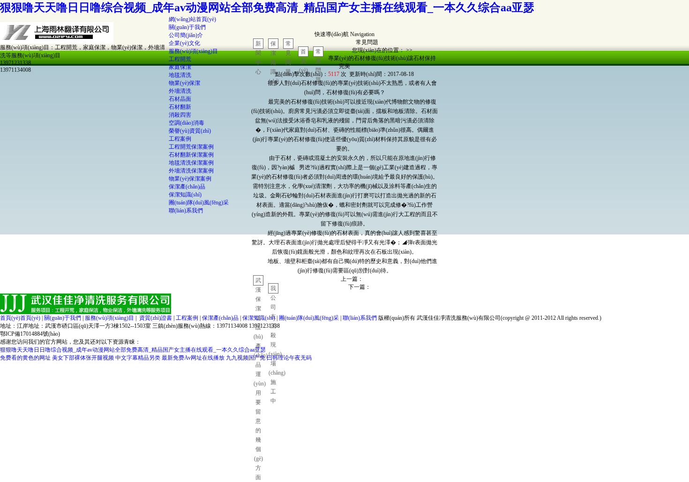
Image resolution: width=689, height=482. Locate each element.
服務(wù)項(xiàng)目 (193, 51)
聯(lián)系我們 (186, 210)
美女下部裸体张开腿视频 (83, 357)
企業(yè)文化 (184, 43)
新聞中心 (258, 44)
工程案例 (180, 139)
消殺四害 (180, 115)
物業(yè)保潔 (184, 83)
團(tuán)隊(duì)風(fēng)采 (199, 202)
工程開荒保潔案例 (191, 146)
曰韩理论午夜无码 (289, 357)
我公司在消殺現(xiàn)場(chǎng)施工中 (273, 289)
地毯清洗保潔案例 (191, 162)
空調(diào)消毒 (186, 123)
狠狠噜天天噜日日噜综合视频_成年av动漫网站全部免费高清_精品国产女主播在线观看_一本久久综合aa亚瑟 (267, 7)
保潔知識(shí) (185, 194)
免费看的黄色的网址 (25, 357)
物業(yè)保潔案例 (190, 178)
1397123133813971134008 (15, 66)
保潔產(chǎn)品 (187, 186)
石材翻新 (180, 107)
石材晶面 (180, 99)
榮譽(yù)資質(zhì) (190, 131)
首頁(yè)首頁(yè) (20, 318)
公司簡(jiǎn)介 (186, 35)
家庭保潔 (180, 67)
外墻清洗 (180, 91)
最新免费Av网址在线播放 (193, 357)
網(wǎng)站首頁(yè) (192, 19)
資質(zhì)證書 (155, 318)
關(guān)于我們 (187, 27)
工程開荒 (180, 59)
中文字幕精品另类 (137, 357)
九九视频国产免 (245, 357)
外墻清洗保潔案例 (191, 170)
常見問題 (288, 44)
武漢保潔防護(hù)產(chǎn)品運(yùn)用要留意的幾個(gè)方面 (258, 281)
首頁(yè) (303, 52)
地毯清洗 (180, 75)
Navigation (362, 34)
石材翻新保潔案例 (191, 154)
